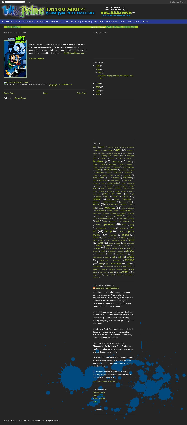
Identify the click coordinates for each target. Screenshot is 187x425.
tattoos (129, 260)
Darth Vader (127, 178)
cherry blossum (128, 167)
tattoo (130, 256)
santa (108, 245)
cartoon (117, 167)
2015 (98, 66)
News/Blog (112, 21)
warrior (119, 269)
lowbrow (109, 207)
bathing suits (106, 156)
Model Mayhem (99, 399)
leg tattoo (114, 204)
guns (106, 196)
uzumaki (117, 266)
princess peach (113, 238)
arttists (95, 153)
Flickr (95, 402)
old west (126, 221)
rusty (124, 243)
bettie (116, 156)
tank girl (121, 257)
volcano (104, 269)
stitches (109, 254)
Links (145, 21)
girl (113, 194)
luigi (123, 208)
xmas (100, 275)
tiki (107, 264)
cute (108, 178)
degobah (96, 183)
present (103, 238)
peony (132, 225)
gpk (133, 194)
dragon (97, 186)
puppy (123, 238)
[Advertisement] (113, 119)
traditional (97, 267)
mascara (105, 213)
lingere (123, 204)
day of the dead (99, 180)
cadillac (95, 167)
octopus (113, 221)
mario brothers (126, 210)
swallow (107, 257)
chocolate (123, 170)
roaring (111, 243)
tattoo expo (104, 260)
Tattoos (109, 27)
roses (118, 243)
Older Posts (81, 93)
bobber (129, 158)
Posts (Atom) (20, 98)
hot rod (125, 196)
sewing (132, 245)
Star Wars (130, 251)
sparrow (95, 251)
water (125, 269)
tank (113, 257)
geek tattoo (96, 194)
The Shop (56, 21)
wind (111, 272)
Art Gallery (71, 21)
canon (102, 167)
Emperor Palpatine (121, 186)
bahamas (96, 156)
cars (108, 167)
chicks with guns (110, 170)
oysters (98, 225)
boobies (98, 161)
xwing (106, 275)
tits (128, 264)
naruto (130, 216)
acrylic (101, 147)
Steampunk (100, 254)
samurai (99, 246)
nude (98, 221)
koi (130, 202)
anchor (97, 150)
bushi (121, 164)
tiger (101, 264)
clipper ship (117, 172)
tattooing (116, 260)
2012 (98, 87)
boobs (116, 161)
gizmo (127, 194)
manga (109, 210)
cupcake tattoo (98, 178)
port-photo (112, 235)
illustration (127, 199)
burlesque (112, 164)
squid (103, 251)
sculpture (116, 245)
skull (121, 248)
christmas (99, 172)
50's (94, 147)
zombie (118, 275)
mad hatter (130, 208)
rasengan (115, 240)
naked (119, 216)
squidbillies (111, 251)
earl (103, 186)
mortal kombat (99, 216)
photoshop (123, 228)
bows (95, 164)
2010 (98, 94)
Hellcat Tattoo (98, 395)
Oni (133, 221)
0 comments (65, 85)
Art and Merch (130, 21)
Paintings (118, 27)
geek (130, 191)
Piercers (27, 21)
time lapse (116, 264)
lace (106, 204)
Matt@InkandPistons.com (74, 53)
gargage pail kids (120, 191)
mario (116, 210)
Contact (98, 21)
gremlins (98, 196)
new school (123, 218)
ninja (132, 219)
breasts (103, 164)
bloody (120, 158)
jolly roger (123, 202)
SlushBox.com (99, 392)
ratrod (100, 243)
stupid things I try (121, 254)
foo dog (117, 188)
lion (131, 204)
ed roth (109, 186)
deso (103, 183)
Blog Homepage (14, 27)
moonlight (131, 213)
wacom (111, 269)
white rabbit (103, 272)
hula (108, 199)
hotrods (96, 199)
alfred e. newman (113, 147)
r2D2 (107, 240)
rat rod (131, 240)
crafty (118, 175)
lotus (100, 208)
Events (86, 21)
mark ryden (96, 213)
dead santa (127, 180)
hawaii (115, 196)
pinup (108, 231)
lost (94, 208)
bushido (129, 164)
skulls (129, 248)
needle (95, 218)
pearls (124, 225)
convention (128, 172)
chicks (98, 170)
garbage (109, 191)
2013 (98, 84)
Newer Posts (9, 93)
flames (103, 188)
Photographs (129, 27)
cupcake (127, 175)
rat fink (123, 240)
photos (112, 228)
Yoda (112, 275)
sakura (131, 243)
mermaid (113, 213)
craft (111, 175)
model (122, 213)
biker (122, 156)
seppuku (124, 245)
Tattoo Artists (11, 21)
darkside (116, 178)
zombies (95, 277)
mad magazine (100, 210)
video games (127, 266)
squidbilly (120, 251)
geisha (105, 194)
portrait (95, 238)
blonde (103, 158)
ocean (105, 221)
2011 (98, 91)
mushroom (110, 216)
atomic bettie (127, 153)
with (117, 272)
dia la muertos (113, 183)
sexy (98, 248)
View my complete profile (105, 381)
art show (129, 150)
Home (45, 93)
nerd (115, 218)
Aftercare (41, 21)
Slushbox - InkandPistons (107, 288)
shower (114, 248)
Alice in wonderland (128, 147)
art (118, 149)
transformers (108, 266)
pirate (122, 231)
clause (108, 172)
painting (109, 224)
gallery (126, 188)
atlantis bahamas (114, 153)
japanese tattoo (110, 202)
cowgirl (104, 175)
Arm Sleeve (108, 150)
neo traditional (105, 218)
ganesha (101, 191)
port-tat (125, 235)
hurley (117, 199)
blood (112, 158)
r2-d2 (101, 240)
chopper (131, 170)
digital (123, 183)
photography (101, 228)
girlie (119, 194)
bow (129, 162)
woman (124, 272)
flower (110, 188)
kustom (96, 204)
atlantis (103, 153)
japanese (96, 202)
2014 (98, 69)
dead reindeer (115, 180)
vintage (96, 269)
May (100, 73)
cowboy (95, 175)
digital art (131, 183)
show (107, 248)
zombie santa (127, 275)
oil (119, 221)
